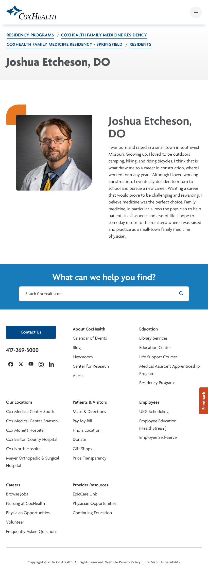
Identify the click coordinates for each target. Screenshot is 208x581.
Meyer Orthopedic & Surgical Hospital (32, 461)
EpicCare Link (85, 494)
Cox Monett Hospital (25, 430)
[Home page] (31, 12)
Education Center (155, 347)
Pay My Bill (82, 421)
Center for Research (91, 366)
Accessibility (170, 562)
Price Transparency (90, 458)
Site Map (151, 562)
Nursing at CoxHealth (25, 503)
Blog (77, 347)
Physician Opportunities (28, 512)
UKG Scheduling (153, 411)
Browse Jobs (17, 494)
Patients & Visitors (90, 402)
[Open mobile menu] (196, 12)
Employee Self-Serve (158, 437)
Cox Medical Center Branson (32, 421)
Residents (140, 44)
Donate (79, 439)
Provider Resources (90, 485)
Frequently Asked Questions (31, 531)
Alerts (78, 375)
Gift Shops (82, 448)
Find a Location (86, 430)
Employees (149, 402)
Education (148, 329)
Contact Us (31, 332)
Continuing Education (92, 512)
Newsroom (83, 357)
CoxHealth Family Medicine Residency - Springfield (65, 44)
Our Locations (19, 402)
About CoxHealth (89, 329)
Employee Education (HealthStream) (157, 424)
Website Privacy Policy (123, 562)
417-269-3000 (22, 350)
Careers (13, 485)
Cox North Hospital (24, 448)
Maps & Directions (89, 411)
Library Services (153, 338)
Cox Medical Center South (30, 411)
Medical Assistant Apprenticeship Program (169, 370)
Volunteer (15, 522)
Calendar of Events (90, 338)
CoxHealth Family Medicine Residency (104, 35)
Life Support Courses (158, 357)
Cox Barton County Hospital (31, 439)
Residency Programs (30, 35)
